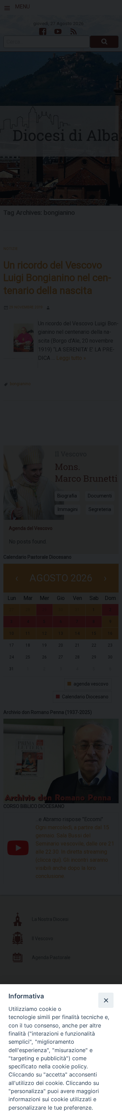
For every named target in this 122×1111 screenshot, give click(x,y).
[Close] (105, 1000)
